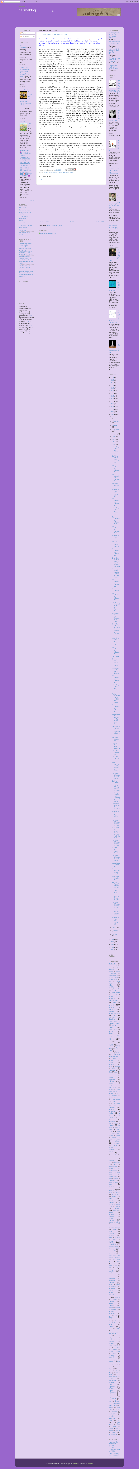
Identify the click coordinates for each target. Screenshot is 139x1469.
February (115, 930)
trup (110, 1369)
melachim (114, 1155)
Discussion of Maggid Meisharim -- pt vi (116, 823)
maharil (114, 1137)
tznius (110, 1374)
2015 (112, 396)
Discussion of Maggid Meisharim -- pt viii (116, 788)
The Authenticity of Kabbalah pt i (116, 708)
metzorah (111, 1160)
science (111, 1282)
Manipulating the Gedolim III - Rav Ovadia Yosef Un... (116, 719)
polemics (111, 1222)
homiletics (114, 1095)
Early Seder (115, 656)
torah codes (117, 1363)
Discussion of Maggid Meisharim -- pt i (116, 905)
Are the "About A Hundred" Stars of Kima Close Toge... (115, 887)
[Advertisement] (56, 22)
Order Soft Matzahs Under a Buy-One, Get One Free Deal (116, 562)
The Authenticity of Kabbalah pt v (116, 583)
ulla (117, 1374)
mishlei (118, 1168)
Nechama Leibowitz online (115, 485)
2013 (112, 401)
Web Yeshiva (23, 207)
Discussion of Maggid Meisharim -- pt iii (116, 871)
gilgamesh (117, 1066)
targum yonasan (113, 1345)
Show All (32, 200)
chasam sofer (113, 1021)
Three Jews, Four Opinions (24, 233)
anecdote (111, 970)
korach (111, 1125)
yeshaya (111, 1415)
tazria (118, 1347)
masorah (117, 1143)
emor (110, 1051)
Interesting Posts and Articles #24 (115, 493)
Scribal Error (24, 68)
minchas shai (113, 1166)
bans (110, 989)
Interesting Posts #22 (115, 537)
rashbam (117, 1237)
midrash (117, 1162)
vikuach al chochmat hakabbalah (59, 172)
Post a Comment (46, 180)
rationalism (112, 1244)
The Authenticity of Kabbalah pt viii (116, 520)
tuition (116, 1371)
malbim (110, 1139)
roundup (111, 1271)
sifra (110, 1321)
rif (116, 1265)
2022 (112, 377)
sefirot (111, 1284)
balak (110, 985)
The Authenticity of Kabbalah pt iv (116, 596)
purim (114, 1224)
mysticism (112, 1180)
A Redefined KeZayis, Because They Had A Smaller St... (116, 731)
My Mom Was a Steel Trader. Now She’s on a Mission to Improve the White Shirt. (26, 274)
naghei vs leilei (113, 1182)
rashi (111, 1242)
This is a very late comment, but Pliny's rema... (114, 59)
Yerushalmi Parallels (115, 589)
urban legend (113, 1376)
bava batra (116, 989)
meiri (118, 1153)
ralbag (110, 1231)
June (114, 439)
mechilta (111, 1147)
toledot (111, 1361)
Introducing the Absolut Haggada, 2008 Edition (116, 617)
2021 (112, 380)
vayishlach (112, 1399)
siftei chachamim (113, 1322)
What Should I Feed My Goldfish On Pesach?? (116, 767)
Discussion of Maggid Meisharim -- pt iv (116, 858)
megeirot (111, 1151)
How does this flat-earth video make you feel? (113, 227)
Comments (25, 36)
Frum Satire (22, 223)
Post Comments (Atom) (54, 226)
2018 (112, 388)
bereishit (112, 1009)
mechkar (111, 1149)
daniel (110, 1041)
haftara (111, 1078)
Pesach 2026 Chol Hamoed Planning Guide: (25, 267)
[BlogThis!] (69, 169)
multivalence (113, 1176)
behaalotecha (113, 1000)
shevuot (111, 1307)
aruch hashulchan (113, 975)
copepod (111, 1035)
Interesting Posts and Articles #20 (115, 688)
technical (111, 1351)
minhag (111, 1168)
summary (113, 1333)
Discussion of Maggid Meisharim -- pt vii (116, 806)
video (110, 1401)
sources (111, 1327)
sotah (110, 1324)
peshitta (111, 1214)
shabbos (111, 1292)
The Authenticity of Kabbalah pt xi (116, 469)
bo (114, 1015)
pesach (117, 1208)
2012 (112, 404)
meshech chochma (114, 1156)
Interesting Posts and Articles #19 (115, 814)
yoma (118, 1424)
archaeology (114, 973)
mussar (116, 1178)
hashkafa (111, 1089)
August (115, 434)
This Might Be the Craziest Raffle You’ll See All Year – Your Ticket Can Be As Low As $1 (26, 260)
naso (110, 1184)
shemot (111, 1305)
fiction (114, 1058)
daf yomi (112, 1039)
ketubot (111, 1113)
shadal (46, 172)
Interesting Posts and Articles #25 (115, 450)
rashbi (114, 1239)
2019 (112, 385)
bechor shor (115, 994)
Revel (30, 316)
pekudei (117, 1206)
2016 (112, 393)
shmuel (115, 1315)
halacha (111, 1082)
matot (115, 1145)
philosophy (111, 1216)
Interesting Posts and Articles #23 (115, 511)
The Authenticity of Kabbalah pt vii (116, 529)
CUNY (28, 321)
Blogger (90, 1463)
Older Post (99, 222)
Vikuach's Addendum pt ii (115, 739)
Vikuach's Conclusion (116, 758)
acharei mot (113, 966)
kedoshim (112, 1111)
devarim (111, 1043)
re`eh (118, 1261)
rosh (110, 1267)
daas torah (114, 1037)
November (116, 421)
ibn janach (117, 1103)
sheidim (115, 1299)
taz (110, 1347)
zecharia (111, 1430)
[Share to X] (71, 169)
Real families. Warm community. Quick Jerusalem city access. (26, 252)
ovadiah (118, 1204)
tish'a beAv (112, 1359)
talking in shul (113, 1337)
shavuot (117, 1297)
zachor (116, 1428)
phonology (111, 1218)
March (115, 927)
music (110, 1178)
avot (110, 981)
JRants (21, 220)
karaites (111, 1109)
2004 (112, 947)
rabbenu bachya (114, 1228)
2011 (112, 406)
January (115, 934)
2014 (112, 398)
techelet (115, 1349)
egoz (117, 1047)
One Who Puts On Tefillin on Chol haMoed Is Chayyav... (116, 629)
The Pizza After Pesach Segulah (115, 544)
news (111, 1190)
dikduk (111, 1045)
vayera (111, 1391)
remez (115, 1263)
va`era (111, 1378)
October (115, 425)
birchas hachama (114, 1013)
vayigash (112, 1395)
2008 (112, 414)
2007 (112, 939)
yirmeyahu (112, 1419)
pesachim (115, 1210)
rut (109, 1277)
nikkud (118, 1192)
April (114, 444)
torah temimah (114, 1365)
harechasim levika (113, 1085)
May (114, 442)
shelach (111, 1301)
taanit (116, 1336)
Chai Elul (29, 124)
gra (116, 1072)
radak (114, 1229)
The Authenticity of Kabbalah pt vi (116, 552)
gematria (111, 1064)
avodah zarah (113, 979)
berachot (111, 1007)
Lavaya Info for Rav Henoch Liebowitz (115, 670)
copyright (117, 1035)
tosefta (116, 1366)
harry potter (113, 1087)
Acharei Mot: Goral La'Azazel (116, 746)
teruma (114, 1353)
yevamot (111, 1417)
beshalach (112, 1011)
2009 (112, 412)
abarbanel (112, 964)
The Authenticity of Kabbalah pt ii (116, 679)
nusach (111, 1200)
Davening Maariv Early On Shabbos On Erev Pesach (115, 573)
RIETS (30, 325)
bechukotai (112, 998)
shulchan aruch (113, 1319)
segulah (113, 1286)
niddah (110, 1192)
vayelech (111, 1388)
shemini (111, 1303)
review (110, 1265)
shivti (110, 1315)
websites (111, 1407)
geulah (110, 1066)
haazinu (111, 1076)
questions (111, 1226)
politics (118, 1222)
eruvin (112, 1052)
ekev (110, 1049)
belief (111, 1005)
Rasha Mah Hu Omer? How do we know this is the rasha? (116, 833)
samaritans (112, 1279)
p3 (111, 1206)
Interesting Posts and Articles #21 (115, 641)
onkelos (111, 1202)
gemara (111, 1062)
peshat (111, 1212)
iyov (115, 1105)
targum (111, 1344)
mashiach (116, 1141)
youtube (111, 1428)
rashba (110, 1237)
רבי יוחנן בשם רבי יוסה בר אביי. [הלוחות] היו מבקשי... (114, 35)
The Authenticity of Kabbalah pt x (116, 478)
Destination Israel (24, 210)
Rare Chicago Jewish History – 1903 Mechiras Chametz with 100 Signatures (25, 246)
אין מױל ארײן (23, 228)
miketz (115, 1165)
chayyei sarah (114, 1023)
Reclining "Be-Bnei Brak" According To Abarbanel (116, 797)
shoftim (111, 1317)
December (116, 417)
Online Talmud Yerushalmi (23, 217)
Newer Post (44, 222)
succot (118, 1329)
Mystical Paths (24, 150)
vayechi (111, 1384)
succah (111, 1328)
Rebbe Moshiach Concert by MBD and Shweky (116, 698)
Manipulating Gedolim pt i (116, 878)
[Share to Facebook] (73, 169)
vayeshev (112, 1393)
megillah (111, 1153)
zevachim (117, 1430)
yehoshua (114, 1411)
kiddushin (112, 1121)
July (114, 436)
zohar (72, 172)
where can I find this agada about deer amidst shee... (114, 51)
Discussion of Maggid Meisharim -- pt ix (116, 776)
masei (118, 1139)
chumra (111, 1033)
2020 (112, 383)
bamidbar (111, 987)
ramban (111, 1235)
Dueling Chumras (115, 781)
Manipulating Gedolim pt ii (116, 864)
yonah (114, 1426)
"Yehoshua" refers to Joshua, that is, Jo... (114, 43)
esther (118, 1053)
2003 (112, 950)
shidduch (117, 1307)
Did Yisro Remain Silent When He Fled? (115, 459)
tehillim (118, 1351)
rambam (111, 1233)
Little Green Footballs (25, 225)
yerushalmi (112, 1413)
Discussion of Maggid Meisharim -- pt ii (116, 897)
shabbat (111, 1290)
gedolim (111, 1060)
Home (71, 222)
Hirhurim (23, 46)
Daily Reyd (23, 47)
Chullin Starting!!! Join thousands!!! (114, 1454)
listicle (118, 1131)
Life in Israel (24, 90)
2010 (112, 409)
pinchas (111, 1220)
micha (110, 1162)
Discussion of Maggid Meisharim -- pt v (116, 843)
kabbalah (112, 1107)
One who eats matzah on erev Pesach (115, 662)
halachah (111, 1083)
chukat (111, 1027)
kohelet (116, 1123)
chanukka (112, 1019)
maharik (118, 1135)
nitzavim (114, 1196)
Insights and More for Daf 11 (114, 1450)
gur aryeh (112, 1074)
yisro (110, 1421)
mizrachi (111, 1172)
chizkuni (114, 1025)
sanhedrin (112, 1280)
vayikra (111, 1397)
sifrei (116, 1321)
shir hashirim (114, 1309)
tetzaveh (111, 1357)
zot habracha (113, 1434)
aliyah (116, 967)
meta (114, 1158)
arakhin (118, 971)
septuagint (112, 1288)
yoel (113, 1422)
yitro (119, 1420)
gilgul (113, 1068)
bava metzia (116, 993)
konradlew (76, 1463)
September (116, 430)
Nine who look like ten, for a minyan (115, 912)
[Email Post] (66, 170)
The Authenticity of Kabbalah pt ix (116, 502)
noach (111, 1198)
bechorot (111, 996)
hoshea (111, 1097)
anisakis (111, 971)
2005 (112, 944)
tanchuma (111, 1341)
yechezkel (117, 1409)
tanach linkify (113, 1339)
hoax (118, 1093)
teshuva (111, 1355)
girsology (112, 1070)
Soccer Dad (22, 230)
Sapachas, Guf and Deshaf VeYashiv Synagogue (113, 1444)
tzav (110, 1372)
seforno (118, 1284)
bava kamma (116, 991)
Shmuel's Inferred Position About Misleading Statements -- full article (25, 73)
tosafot (110, 1366)
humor (118, 1097)
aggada (111, 967)
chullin (111, 1031)
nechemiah (111, 1186)
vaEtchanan (112, 1380)
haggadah (112, 1079)
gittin (110, 1072)
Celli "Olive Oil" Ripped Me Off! (115, 850)
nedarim (111, 1188)
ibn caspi (116, 1099)
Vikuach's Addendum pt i (115, 752)
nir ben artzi (116, 1194)
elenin (116, 1048)
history (111, 1093)
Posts (24, 33)
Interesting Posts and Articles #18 (115, 921)
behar (114, 1002)
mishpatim (113, 1170)
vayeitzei (112, 1387)
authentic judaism (113, 977)
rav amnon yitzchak (113, 1246)
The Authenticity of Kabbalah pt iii (53, 34)
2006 (112, 942)
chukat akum (113, 1029)
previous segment (87, 39)
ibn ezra (116, 1101)
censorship (111, 1017)
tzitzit (116, 1372)
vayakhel (111, 1382)
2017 (112, 390)
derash (116, 1041)
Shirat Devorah (25, 122)
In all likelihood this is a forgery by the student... (114, 67)
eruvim (118, 1051)
